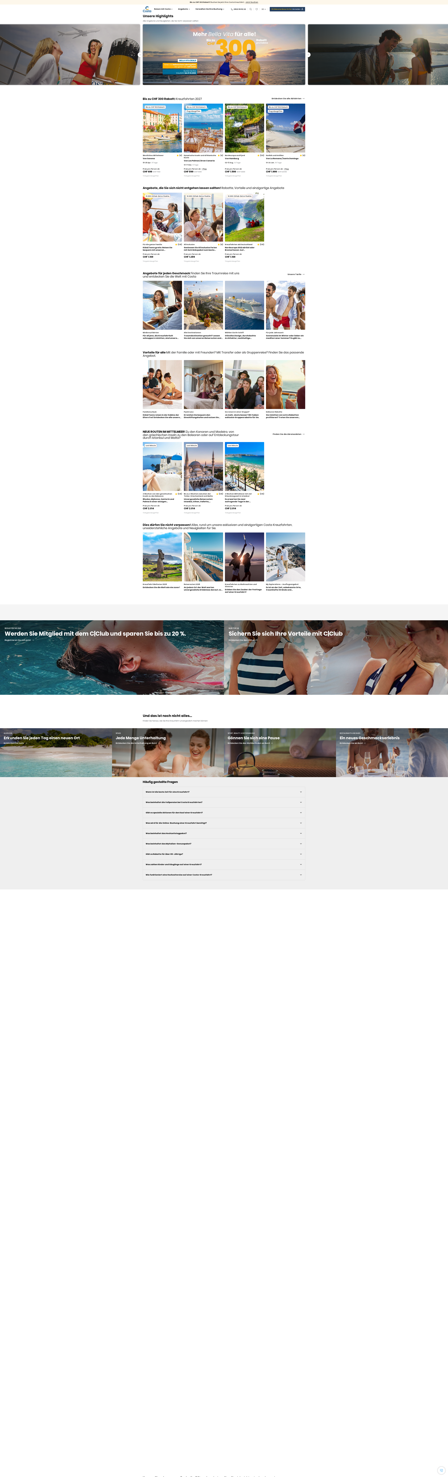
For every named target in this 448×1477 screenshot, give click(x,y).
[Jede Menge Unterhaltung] (168, 752)
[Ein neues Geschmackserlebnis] (392, 752)
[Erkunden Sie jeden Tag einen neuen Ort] (56, 752)
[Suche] (251, 9)
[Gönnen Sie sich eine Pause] (280, 752)
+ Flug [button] (204, 169)
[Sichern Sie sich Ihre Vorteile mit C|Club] (336, 657)
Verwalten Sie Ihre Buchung (208, 9)
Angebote (183, 9)
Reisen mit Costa (162, 9)
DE (263, 9)
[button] (257, 9)
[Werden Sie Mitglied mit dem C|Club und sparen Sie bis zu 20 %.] (112, 657)
